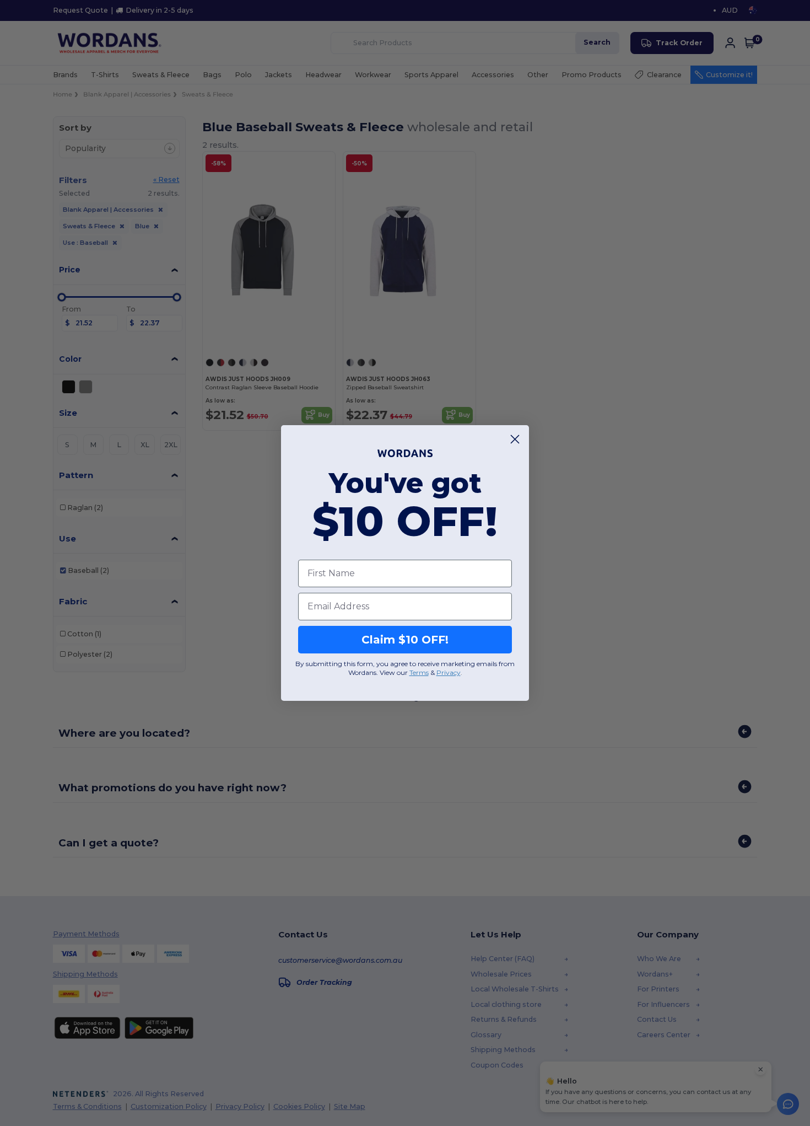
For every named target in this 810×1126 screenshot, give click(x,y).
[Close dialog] (515, 439)
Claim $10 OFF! (405, 639)
